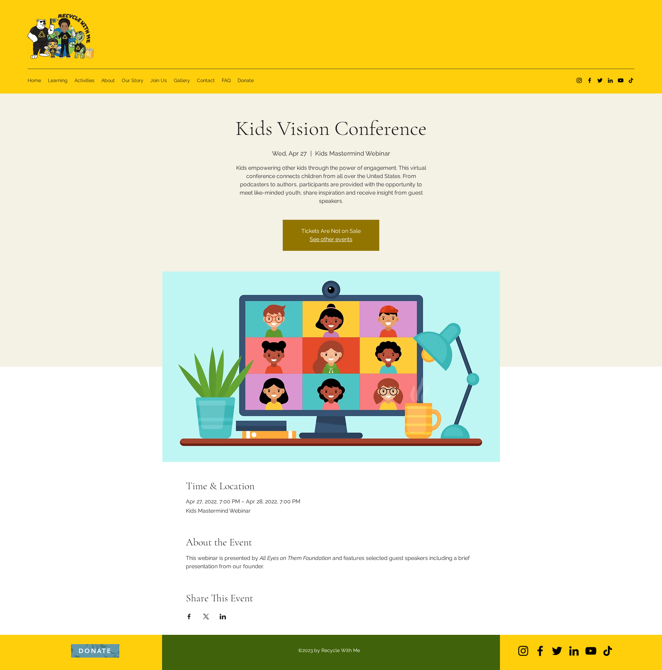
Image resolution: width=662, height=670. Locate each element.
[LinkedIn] (610, 80)
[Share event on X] (206, 616)
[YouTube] (620, 80)
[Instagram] (579, 80)
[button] (95, 651)
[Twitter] (599, 80)
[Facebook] (589, 80)
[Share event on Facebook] (189, 616)
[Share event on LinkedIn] (223, 616)
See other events (331, 239)
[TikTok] (631, 80)
